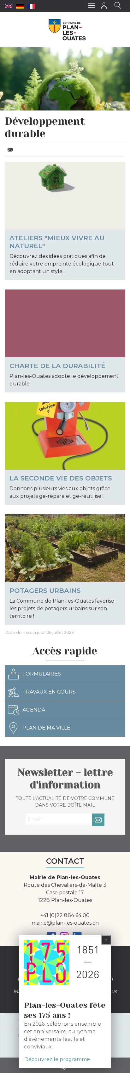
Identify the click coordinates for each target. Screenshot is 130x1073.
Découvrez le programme (57, 1059)
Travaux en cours (49, 692)
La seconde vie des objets (60, 478)
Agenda (33, 710)
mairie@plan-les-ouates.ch (65, 923)
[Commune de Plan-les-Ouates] (67, 29)
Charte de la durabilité (57, 366)
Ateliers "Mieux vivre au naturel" (56, 242)
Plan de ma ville (46, 728)
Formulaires (41, 674)
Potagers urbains (45, 590)
